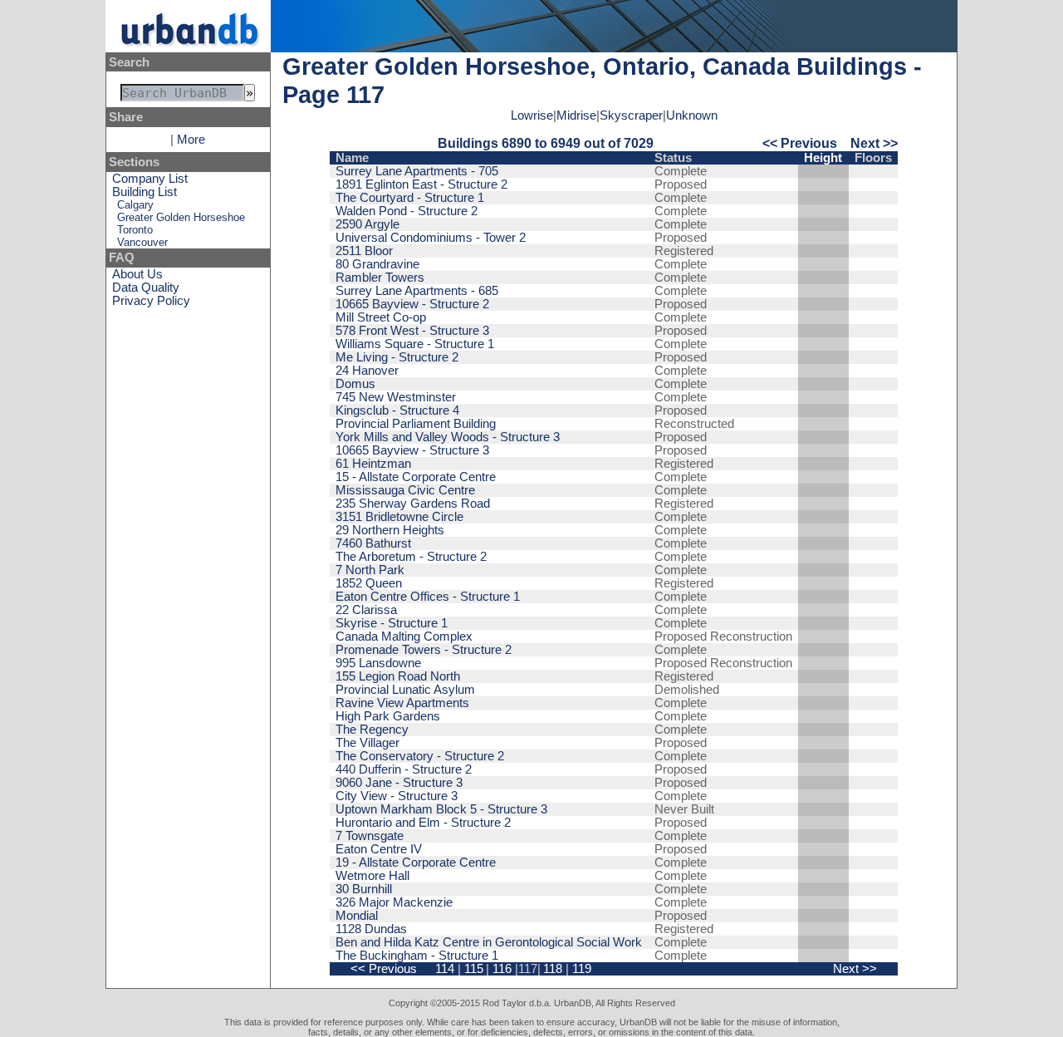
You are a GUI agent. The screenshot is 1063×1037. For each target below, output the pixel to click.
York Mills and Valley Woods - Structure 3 (448, 437)
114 (444, 969)
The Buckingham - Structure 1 (417, 955)
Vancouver (142, 242)
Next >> (874, 142)
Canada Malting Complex (404, 636)
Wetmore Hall (372, 875)
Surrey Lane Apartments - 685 (417, 290)
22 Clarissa (366, 610)
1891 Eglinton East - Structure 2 (421, 184)
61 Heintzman (373, 463)
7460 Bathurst (373, 543)
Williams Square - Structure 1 (415, 344)
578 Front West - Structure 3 (412, 330)
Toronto (135, 230)
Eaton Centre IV (379, 849)
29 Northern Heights (390, 530)
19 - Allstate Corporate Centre (416, 862)
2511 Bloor (364, 251)
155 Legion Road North (398, 676)
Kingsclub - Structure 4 (397, 410)
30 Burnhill (364, 889)
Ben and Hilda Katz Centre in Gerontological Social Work (489, 942)
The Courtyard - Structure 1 (410, 197)
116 (502, 969)
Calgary (135, 205)
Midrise (576, 115)
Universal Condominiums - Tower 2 (431, 237)
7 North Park (370, 570)
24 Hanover (367, 370)
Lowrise (532, 115)
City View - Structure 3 (397, 796)
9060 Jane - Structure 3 (399, 782)
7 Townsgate (370, 836)
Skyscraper (631, 115)
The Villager (367, 742)
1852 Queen (369, 583)
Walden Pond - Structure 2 (407, 211)
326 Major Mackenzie (394, 902)
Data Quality (145, 287)
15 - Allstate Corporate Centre (416, 477)
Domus (355, 384)
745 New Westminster (396, 397)
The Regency (372, 729)
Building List (144, 192)
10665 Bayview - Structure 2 (412, 304)
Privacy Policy (151, 300)
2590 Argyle (367, 224)
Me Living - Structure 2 (397, 357)
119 (581, 969)
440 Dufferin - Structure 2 (404, 769)
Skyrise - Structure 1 (392, 623)
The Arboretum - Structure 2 (411, 556)
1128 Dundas (371, 929)
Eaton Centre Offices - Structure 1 (428, 596)
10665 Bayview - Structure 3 (412, 450)
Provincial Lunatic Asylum (405, 689)
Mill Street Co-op (381, 317)
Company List (150, 178)
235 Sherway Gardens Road (413, 503)
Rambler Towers (380, 277)
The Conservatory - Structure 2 (420, 756)
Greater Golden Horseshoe (181, 217)
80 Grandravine (377, 264)
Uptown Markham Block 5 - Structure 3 (441, 809)
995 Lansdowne (378, 663)
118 (552, 969)
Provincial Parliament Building (416, 423)
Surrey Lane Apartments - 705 (417, 171)
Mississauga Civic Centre (405, 490)
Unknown (692, 115)
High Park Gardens (388, 716)
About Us (137, 274)
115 (473, 969)
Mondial (357, 915)
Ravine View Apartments (402, 703)
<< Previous (799, 142)
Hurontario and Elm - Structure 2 (423, 822)
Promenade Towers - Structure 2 (424, 649)
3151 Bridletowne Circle (399, 516)
